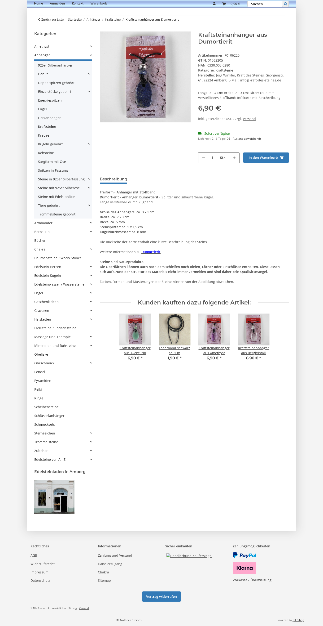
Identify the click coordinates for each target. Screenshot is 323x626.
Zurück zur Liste (52, 19)
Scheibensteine (46, 407)
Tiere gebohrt (49, 205)
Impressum (39, 572)
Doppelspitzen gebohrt (56, 82)
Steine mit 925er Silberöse (59, 188)
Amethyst (41, 46)
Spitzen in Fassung (53, 170)
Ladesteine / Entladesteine (55, 328)
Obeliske (41, 354)
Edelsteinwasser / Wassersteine (59, 284)
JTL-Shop (298, 620)
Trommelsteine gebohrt (56, 214)
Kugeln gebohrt (50, 144)
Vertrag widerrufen (161, 596)
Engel (42, 109)
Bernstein (42, 231)
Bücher (40, 240)
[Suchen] (286, 4)
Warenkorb (99, 3)
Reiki (38, 389)
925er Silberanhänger (55, 65)
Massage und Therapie (52, 337)
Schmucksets (44, 424)
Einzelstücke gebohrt (54, 91)
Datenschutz (40, 580)
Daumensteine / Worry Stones (58, 258)
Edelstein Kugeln (47, 275)
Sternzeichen (44, 433)
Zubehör (41, 450)
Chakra (39, 249)
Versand (249, 118)
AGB (34, 555)
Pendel (39, 372)
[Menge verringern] (203, 158)
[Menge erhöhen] (234, 158)
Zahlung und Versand (115, 555)
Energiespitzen (50, 100)
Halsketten (42, 319)
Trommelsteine (46, 442)
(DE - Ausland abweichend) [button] (243, 139)
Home (38, 3)
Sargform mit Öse (52, 161)
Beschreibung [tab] (113, 179)
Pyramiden (42, 380)
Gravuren (41, 310)
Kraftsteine (224, 70)
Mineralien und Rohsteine (55, 345)
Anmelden (57, 3)
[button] (214, 3)
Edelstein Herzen (47, 266)
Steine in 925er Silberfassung (61, 179)
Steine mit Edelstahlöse (56, 196)
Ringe (38, 398)
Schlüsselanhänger (49, 415)
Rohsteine (46, 153)
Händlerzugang (110, 564)
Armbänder (43, 223)
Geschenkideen (46, 302)
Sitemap (104, 580)
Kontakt (77, 3)
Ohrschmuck (44, 363)
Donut (43, 74)
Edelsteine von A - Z (49, 459)
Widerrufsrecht (43, 564)
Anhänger (42, 55)
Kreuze (43, 135)
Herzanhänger (49, 118)
